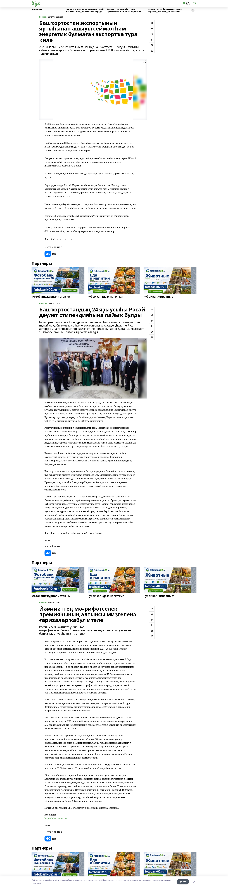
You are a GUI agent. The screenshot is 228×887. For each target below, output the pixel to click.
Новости (37, 9)
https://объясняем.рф (55, 818)
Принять (183, 881)
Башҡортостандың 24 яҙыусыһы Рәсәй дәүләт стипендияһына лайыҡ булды (84, 10)
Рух (36, 3)
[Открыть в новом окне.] (50, 254)
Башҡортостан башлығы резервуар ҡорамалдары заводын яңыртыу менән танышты (165, 10)
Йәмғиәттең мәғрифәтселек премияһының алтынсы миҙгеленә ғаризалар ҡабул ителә (124, 10)
